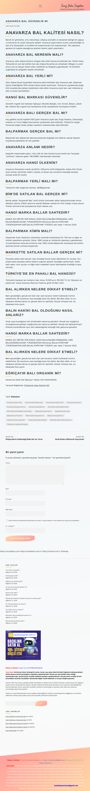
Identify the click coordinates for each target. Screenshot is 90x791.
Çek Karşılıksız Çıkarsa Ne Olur (16, 716)
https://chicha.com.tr (51, 551)
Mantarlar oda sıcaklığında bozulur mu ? (19, 615)
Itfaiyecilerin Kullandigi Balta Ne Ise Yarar (24, 439)
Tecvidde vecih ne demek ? (15, 609)
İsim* (7, 489)
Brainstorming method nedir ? (15, 621)
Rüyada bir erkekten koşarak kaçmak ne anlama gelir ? (23, 598)
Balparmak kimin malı (62, 411)
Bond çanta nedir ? (12, 593)
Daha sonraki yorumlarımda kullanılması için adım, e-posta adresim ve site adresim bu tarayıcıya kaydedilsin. (44, 520)
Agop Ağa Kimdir (11, 730)
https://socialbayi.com (10, 551)
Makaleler (15, 397)
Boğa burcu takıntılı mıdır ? (14, 581)
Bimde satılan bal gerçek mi (35, 415)
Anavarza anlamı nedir (14, 402)
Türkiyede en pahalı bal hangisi (17, 424)
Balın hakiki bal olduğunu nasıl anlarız (19, 411)
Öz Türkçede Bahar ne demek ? (16, 604)
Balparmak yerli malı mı (14, 415)
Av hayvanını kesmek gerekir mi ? (16, 587)
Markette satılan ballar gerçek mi (61, 420)
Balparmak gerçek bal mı (43, 411)
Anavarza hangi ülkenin (36, 407)
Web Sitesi (9, 509)
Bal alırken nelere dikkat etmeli (58, 407)
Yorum (8, 463)
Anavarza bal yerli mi (74, 402)
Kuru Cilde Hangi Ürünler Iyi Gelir (16, 723)
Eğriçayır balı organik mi (55, 415)
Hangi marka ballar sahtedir (37, 420)
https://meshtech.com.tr (30, 551)
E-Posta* (9, 499)
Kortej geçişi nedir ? (12, 576)
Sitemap (64, 551)
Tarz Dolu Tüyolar (72, 6)
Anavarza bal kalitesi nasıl (34, 402)
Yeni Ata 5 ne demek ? (13, 570)
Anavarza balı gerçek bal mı (16, 407)
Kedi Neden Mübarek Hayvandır (69, 439)
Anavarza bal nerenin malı (54, 402)
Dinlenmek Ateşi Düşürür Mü (36, 385)
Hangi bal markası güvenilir (16, 420)
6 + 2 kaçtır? (10, 526)
